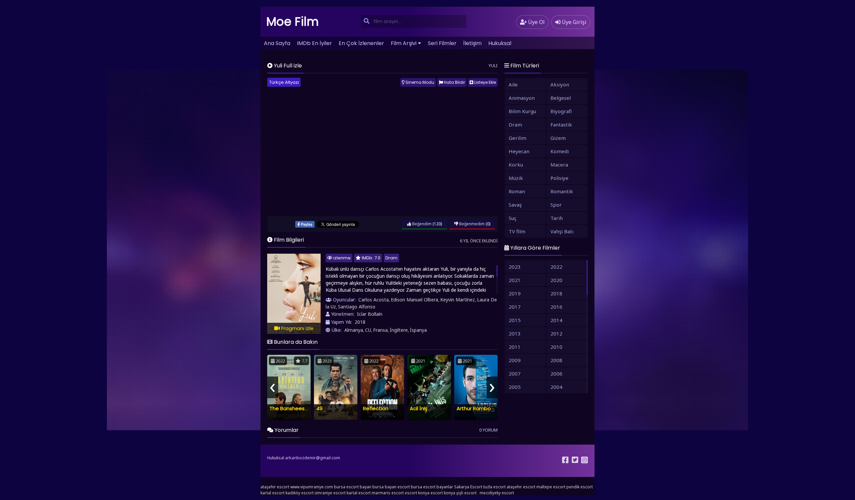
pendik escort (579, 487)
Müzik (516, 178)
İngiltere (399, 330)
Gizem (558, 138)
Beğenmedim (471, 224)
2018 (360, 322)
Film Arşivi (403, 43)
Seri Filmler (442, 43)
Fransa (380, 330)
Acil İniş (419, 408)
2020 (556, 280)
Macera (559, 164)
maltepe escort (550, 487)
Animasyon (522, 97)
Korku (516, 164)
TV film (517, 231)
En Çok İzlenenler (361, 43)
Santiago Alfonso (356, 306)
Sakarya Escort (468, 487)
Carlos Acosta (373, 299)
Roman (517, 191)
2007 (515, 373)
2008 (556, 360)
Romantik (561, 191)
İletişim (472, 43)
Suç (512, 218)
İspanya (418, 330)
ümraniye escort (330, 493)
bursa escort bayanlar (432, 487)
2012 (556, 333)
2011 (515, 346)
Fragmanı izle (297, 328)
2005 (515, 387)
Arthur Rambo (474, 408)
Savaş (515, 204)
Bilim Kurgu (522, 111)
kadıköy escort (300, 493)
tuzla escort (494, 487)
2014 (556, 320)
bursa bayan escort (391, 487)
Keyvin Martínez (457, 299)
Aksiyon (559, 84)
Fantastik (561, 124)
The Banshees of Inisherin (301, 408)
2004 (556, 387)
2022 (556, 266)
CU (368, 330)
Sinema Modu (419, 82)
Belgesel (560, 97)
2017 (515, 306)
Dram (391, 258)
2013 (515, 333)
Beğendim (421, 224)
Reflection (375, 408)
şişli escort (466, 493)
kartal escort (273, 493)
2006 (556, 373)
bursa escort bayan (352, 487)
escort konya (417, 493)
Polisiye (559, 178)
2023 (515, 266)
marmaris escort (388, 493)
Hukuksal (499, 43)
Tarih (556, 218)
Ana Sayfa (277, 43)
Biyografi (561, 111)
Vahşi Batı (561, 231)
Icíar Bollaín (369, 314)
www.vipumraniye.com (311, 487)
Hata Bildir (454, 82)
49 (319, 408)
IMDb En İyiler (314, 43)
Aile (513, 84)
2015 (515, 320)
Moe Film (292, 21)
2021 (515, 280)
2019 (515, 293)
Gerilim (517, 138)
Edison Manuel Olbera (414, 299)
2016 (556, 306)
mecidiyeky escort (497, 493)
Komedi (559, 151)
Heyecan (519, 151)
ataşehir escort (275, 487)
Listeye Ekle (484, 82)
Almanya (353, 330)
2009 (515, 360)
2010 (556, 346)
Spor (556, 204)
